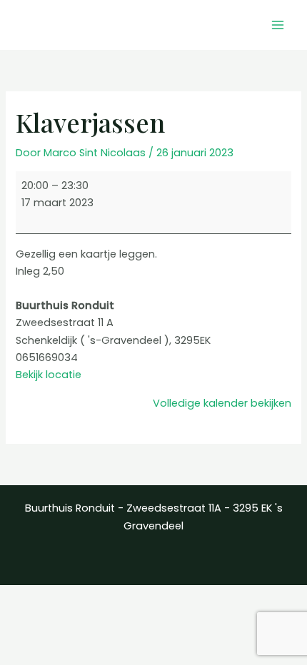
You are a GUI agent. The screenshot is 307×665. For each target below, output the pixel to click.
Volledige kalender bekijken (222, 403)
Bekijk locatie (48, 374)
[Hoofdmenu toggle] (278, 25)
